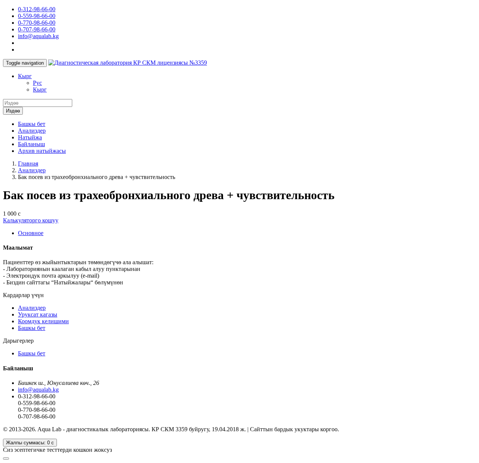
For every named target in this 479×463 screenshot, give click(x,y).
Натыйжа (30, 137)
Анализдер (32, 130)
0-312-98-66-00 (36, 9)
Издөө (13, 111)
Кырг (25, 76)
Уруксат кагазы (37, 314)
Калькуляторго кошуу (30, 220)
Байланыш (31, 144)
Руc (37, 83)
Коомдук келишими (43, 321)
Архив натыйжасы (42, 151)
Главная (28, 163)
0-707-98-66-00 (36, 29)
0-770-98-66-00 (36, 22)
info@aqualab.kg (38, 36)
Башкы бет (31, 124)
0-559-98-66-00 (36, 16)
